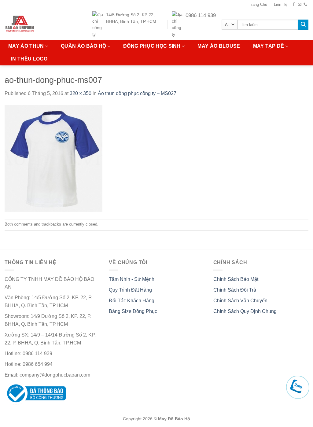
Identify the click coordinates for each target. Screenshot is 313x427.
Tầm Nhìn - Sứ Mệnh (131, 279)
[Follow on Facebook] (294, 4)
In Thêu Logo (29, 58)
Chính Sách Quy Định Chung (245, 311)
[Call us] (305, 4)
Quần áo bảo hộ (83, 46)
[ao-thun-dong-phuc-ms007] (53, 157)
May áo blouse (218, 46)
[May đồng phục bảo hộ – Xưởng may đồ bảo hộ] (32, 24)
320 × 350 (80, 93)
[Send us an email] (299, 4)
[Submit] (303, 25)
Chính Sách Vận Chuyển (240, 300)
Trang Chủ (258, 4)
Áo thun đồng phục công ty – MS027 (137, 93)
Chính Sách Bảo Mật (235, 279)
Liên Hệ (280, 4)
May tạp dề (268, 46)
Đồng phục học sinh (152, 46)
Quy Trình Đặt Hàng (130, 290)
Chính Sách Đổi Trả (234, 290)
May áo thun (26, 46)
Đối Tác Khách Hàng (131, 300)
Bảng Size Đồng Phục (133, 311)
